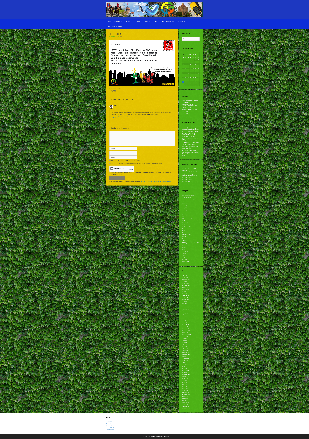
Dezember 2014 (186, 406)
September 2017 (186, 358)
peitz (197, 146)
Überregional (185, 261)
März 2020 (185, 305)
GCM (183, 228)
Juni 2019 (184, 317)
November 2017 (186, 354)
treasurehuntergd (194, 153)
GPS (191, 140)
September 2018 (186, 334)
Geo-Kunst (184, 230)
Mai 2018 (184, 342)
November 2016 (186, 374)
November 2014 (186, 408)
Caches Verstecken (187, 213)
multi (191, 144)
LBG (198, 142)
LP (186, 144)
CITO (196, 127)
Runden (184, 247)
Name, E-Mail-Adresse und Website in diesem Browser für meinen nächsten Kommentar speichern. (137, 163)
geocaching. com (186, 136)
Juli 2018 (184, 338)
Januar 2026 (185, 277)
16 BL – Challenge (186, 197)
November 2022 (186, 285)
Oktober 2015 (185, 396)
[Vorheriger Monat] (183, 54)
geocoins (184, 138)
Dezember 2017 (186, 352)
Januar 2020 (185, 307)
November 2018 (186, 330)
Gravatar (115, 160)
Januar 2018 (185, 350)
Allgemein (117, 21)
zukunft (183, 155)
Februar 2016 (185, 388)
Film (183, 131)
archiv (190, 127)
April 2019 (184, 321)
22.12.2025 (189, 181)
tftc (183, 153)
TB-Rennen (185, 251)
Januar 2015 (185, 404)
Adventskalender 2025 (168, 21)
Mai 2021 (184, 291)
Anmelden (108, 423)
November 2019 (186, 311)
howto (195, 142)
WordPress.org (110, 429)
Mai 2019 (184, 319)
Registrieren (109, 421)
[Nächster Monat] (198, 54)
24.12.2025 (185, 111)
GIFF (183, 140)
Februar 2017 (185, 370)
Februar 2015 (185, 402)
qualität (194, 150)
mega (189, 144)
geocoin (193, 136)
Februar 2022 (185, 289)
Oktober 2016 (185, 376)
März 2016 (184, 386)
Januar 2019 (185, 327)
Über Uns (184, 259)
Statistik (196, 152)
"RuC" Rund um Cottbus (188, 195)
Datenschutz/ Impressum (115, 26)
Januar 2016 (185, 390)
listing (184, 144)
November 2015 (186, 394)
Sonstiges (180, 21)
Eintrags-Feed (110, 425)
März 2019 (184, 323)
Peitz (183, 245)
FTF (187, 131)
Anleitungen (185, 205)
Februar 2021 (185, 295)
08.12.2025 (113, 90)
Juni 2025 (184, 281)
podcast (183, 148)
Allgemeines (185, 203)
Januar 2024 (185, 283)
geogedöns (190, 138)
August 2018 (185, 336)
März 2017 (184, 368)
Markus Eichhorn (186, 168)
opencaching (186, 146)
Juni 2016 (184, 380)
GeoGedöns (185, 236)
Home (109, 21)
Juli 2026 (184, 275)
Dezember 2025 (186, 279)
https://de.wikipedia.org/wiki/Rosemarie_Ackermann (125, 117)
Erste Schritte (185, 223)
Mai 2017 (184, 366)
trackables (187, 153)
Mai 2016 (184, 382)
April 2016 (184, 384)
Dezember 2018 (186, 329)
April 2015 (184, 400)
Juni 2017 (184, 364)
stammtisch (190, 152)
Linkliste (184, 240)
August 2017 (185, 360)
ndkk (194, 144)
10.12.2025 (113, 91)
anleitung (184, 127)
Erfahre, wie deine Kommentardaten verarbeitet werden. (156, 181)
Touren (138, 21)
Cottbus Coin (185, 217)
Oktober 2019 (185, 313)
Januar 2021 (185, 297)
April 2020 (184, 303)
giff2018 (187, 140)
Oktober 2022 (185, 287)
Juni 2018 (184, 340)
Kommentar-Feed (110, 427)
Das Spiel (128, 21)
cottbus (188, 129)
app (188, 127)
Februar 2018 (185, 348)
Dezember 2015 (186, 392)
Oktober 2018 (185, 332)
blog (193, 127)
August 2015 (185, 398)
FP (184, 131)
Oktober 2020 (185, 299)
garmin (189, 131)
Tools (155, 21)
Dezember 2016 (186, 372)
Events (146, 21)
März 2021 (184, 293)
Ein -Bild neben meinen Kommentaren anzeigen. (126, 160)
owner (191, 146)
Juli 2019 (184, 315)
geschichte (196, 138)
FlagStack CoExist (186, 226)
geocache (194, 131)
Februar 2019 (185, 325)
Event (193, 129)
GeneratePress (164, 436)
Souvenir (184, 152)
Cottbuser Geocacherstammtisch (190, 218)
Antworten (114, 119)
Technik (184, 253)
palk (194, 146)
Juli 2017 (184, 362)
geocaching (188, 134)
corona (183, 129)
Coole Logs (185, 215)
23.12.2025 (185, 113)
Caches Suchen (186, 211)
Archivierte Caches (187, 209)
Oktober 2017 (185, 356)
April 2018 (184, 344)
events (197, 129)
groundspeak (187, 142)
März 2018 (184, 346)
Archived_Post (185, 207)
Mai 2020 (184, 301)
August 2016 (185, 378)
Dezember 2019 (186, 309)
